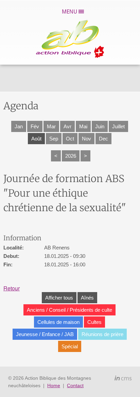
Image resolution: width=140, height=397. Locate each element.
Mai (83, 126)
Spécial (70, 346)
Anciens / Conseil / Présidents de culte (69, 310)
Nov (86, 138)
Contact (75, 385)
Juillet (118, 126)
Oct (70, 138)
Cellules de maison (58, 322)
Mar (51, 126)
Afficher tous (59, 298)
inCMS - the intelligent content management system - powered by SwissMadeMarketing (123, 379)
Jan (19, 126)
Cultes (94, 322)
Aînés (87, 298)
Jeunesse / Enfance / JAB (45, 334)
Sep (53, 138)
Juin (99, 126)
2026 (70, 156)
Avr (67, 126)
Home (53, 385)
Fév (35, 126)
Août (36, 138)
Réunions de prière (102, 334)
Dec (103, 138)
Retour (11, 288)
